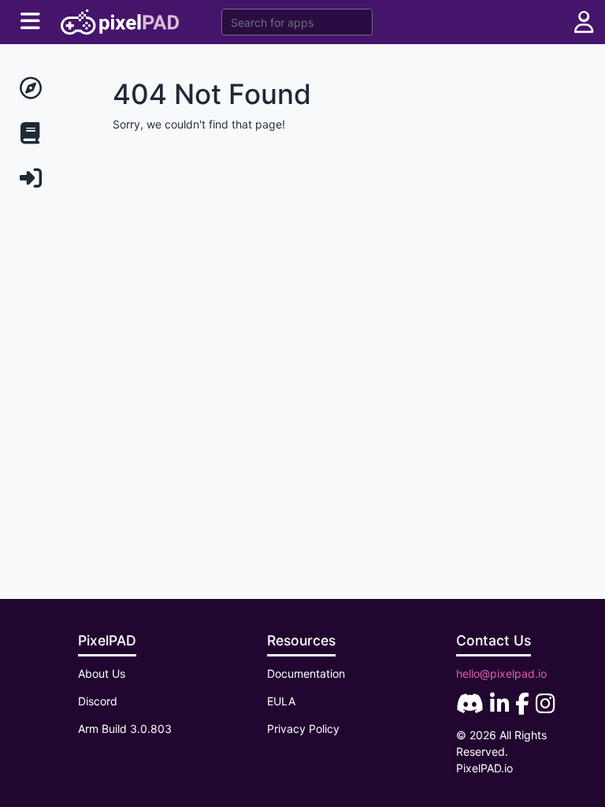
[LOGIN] (50, 178)
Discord (97, 701)
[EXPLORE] (50, 88)
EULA (281, 701)
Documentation (306, 673)
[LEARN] (50, 133)
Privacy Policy (303, 728)
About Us (101, 673)
